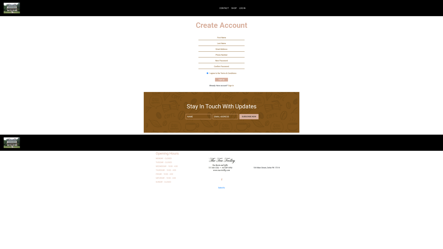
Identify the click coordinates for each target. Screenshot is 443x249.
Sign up (221, 80)
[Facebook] (221, 179)
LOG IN (242, 8)
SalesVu (221, 188)
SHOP (234, 8)
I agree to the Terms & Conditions (222, 73)
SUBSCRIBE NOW (249, 117)
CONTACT (224, 8)
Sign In (231, 85)
